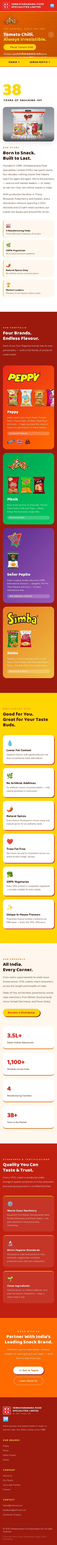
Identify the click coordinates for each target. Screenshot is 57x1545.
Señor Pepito (9, 1455)
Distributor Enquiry (12, 1514)
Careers (7, 1489)
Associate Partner (12, 1484)
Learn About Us (28, 1381)
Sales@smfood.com (12, 1505)
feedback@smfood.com (14, 1510)
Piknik (6, 1450)
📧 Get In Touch (28, 1370)
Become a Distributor (21, 1012)
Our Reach (8, 1480)
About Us (7, 1475)
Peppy (6, 1445)
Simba (6, 1459)
